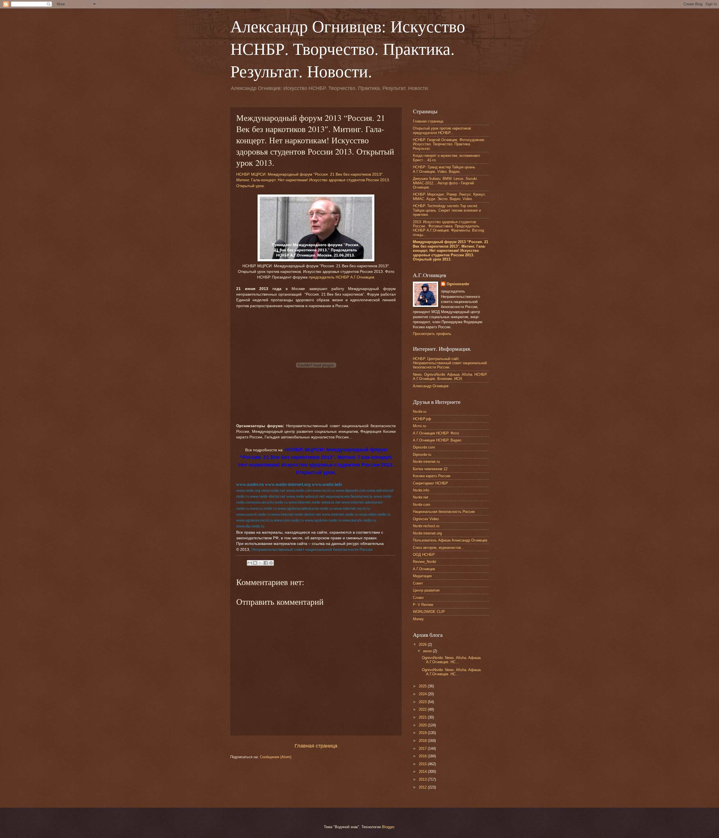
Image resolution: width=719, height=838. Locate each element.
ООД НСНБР (424, 554)
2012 (423, 787)
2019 (423, 733)
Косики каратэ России (431, 476)
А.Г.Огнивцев (424, 569)
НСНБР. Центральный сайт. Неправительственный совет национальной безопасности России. (450, 363)
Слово (418, 597)
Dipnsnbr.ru (422, 454)
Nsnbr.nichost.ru (426, 526)
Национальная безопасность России (444, 511)
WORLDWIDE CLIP (429, 612)
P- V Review (423, 605)
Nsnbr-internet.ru (426, 461)
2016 (423, 756)
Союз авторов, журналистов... (438, 547)
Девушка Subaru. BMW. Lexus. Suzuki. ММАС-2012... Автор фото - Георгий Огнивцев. (445, 182)
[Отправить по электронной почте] (249, 563)
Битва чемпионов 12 (430, 469)
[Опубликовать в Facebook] (266, 563)
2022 (423, 709)
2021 (423, 717)
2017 (423, 748)
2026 (423, 644)
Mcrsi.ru (419, 426)
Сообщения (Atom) (275, 757)
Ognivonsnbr (458, 284)
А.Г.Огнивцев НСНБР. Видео (437, 440)
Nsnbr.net (420, 497)
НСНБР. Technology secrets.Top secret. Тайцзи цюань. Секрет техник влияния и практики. (447, 210)
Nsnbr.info (421, 490)
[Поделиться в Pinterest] (271, 563)
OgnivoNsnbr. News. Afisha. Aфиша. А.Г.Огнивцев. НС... (452, 660)
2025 (423, 686)
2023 (423, 702)
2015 (423, 764)
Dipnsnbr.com (424, 447)
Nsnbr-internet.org (427, 533)
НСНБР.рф (422, 419)
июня (428, 651)
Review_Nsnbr (424, 562)
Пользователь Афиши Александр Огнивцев (450, 540)
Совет (418, 583)
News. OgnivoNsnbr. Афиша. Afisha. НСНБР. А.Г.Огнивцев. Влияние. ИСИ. (450, 376)
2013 (423, 779)
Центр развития (426, 590)
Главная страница (316, 746)
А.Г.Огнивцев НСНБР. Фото (436, 433)
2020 (423, 725)
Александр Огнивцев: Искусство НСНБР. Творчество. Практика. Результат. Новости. (347, 48)
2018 (423, 741)
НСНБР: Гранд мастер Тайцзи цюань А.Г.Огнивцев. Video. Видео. (444, 169)
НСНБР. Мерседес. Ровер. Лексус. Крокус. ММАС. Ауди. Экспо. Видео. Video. (449, 196)
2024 (423, 694)
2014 (423, 771)
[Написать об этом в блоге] (255, 563)
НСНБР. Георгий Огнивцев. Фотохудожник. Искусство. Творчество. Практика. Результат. (449, 144)
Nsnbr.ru (419, 411)
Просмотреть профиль (432, 334)
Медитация (422, 576)
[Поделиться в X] (260, 563)
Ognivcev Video (426, 519)
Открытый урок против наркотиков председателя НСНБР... (442, 130)
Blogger (388, 827)
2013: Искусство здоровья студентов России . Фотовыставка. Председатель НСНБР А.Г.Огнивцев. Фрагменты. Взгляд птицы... (448, 228)
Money (418, 619)
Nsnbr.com (421, 504)
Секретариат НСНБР (430, 483)
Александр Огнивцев (431, 386)
